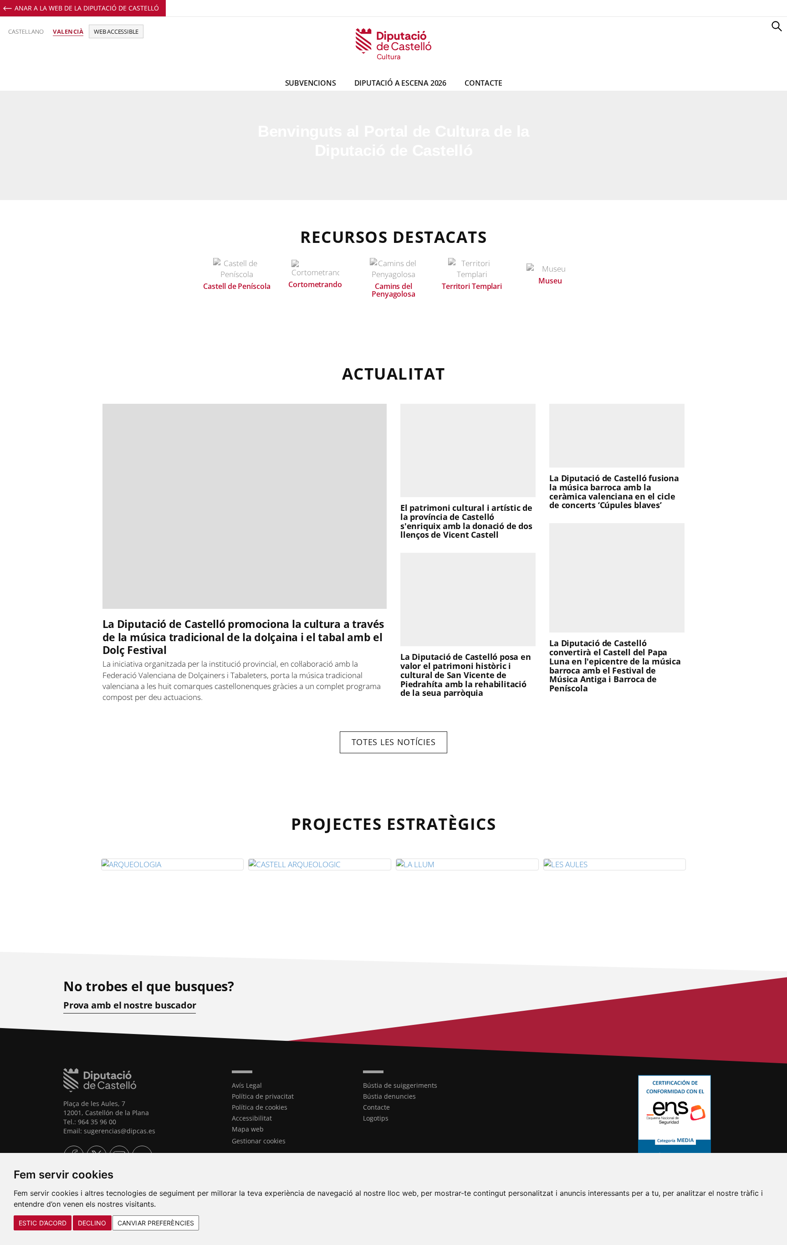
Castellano (26, 31)
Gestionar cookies (259, 1141)
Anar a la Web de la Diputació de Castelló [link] (87, 8)
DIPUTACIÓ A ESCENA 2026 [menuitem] (400, 83)
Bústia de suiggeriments (400, 1085)
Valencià (68, 31)
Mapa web (248, 1129)
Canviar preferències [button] (156, 1223)
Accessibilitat (252, 1118)
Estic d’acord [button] (42, 1223)
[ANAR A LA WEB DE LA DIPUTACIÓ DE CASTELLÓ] (140, 1080)
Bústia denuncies (389, 1096)
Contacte (376, 1107)
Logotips (375, 1118)
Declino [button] (92, 1223)
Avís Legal (247, 1085)
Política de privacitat (263, 1096)
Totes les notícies (394, 741)
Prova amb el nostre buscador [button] (129, 1005)
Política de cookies (259, 1107)
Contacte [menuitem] (483, 83)
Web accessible (116, 31)
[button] (776, 26)
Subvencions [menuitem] (310, 83)
